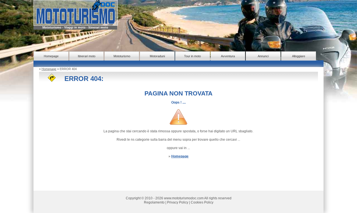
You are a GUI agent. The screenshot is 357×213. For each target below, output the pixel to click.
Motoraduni (157, 56)
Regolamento (154, 202)
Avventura (228, 56)
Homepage (51, 56)
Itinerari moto (86, 56)
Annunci (263, 56)
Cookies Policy (202, 202)
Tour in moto (192, 56)
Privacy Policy (177, 202)
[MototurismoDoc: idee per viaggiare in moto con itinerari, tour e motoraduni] (75, 13)
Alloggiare (298, 56)
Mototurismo (122, 56)
